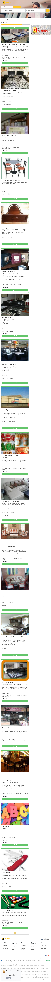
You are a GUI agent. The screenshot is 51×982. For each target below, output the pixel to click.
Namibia (41, 973)
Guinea (28, 970)
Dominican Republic (23, 968)
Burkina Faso (24, 965)
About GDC (4, 944)
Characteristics (24, 945)
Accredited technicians (16, 950)
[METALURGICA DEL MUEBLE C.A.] (15, 168)
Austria (29, 964)
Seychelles (42, 976)
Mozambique (34, 973)
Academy (32, 950)
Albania (2, 964)
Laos (27, 971)
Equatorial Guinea (40, 968)
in (9, 19)
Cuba (31, 967)
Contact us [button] (4, 950)
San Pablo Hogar (6, 317)
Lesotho (32, 971)
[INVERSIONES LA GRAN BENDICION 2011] (15, 213)
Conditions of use (25, 958)
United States (39, 979)
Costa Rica (25, 967)
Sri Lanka (28, 977)
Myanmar (38, 973)
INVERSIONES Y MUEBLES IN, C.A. (11, 501)
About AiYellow (24, 944)
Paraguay (29, 974)
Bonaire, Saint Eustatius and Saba (7, 965)
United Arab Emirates (27, 979)
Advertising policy (40, 958)
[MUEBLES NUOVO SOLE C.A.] (15, 78)
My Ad (33, 2)
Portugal (41, 974)
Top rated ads (11, 955)
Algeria (5, 964)
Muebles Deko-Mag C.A (8, 591)
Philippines (35, 974)
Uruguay (43, 979)
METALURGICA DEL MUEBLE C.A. (11, 180)
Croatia (28, 967)
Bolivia (43, 964)
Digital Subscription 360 (15, 947)
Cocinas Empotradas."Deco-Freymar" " (12, 637)
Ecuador (28, 968)
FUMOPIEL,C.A (6, 872)
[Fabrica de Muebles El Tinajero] (15, 351)
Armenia (20, 964)
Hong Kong (43, 970)
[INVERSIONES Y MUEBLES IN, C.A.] (15, 489)
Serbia (39, 976)
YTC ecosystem (43, 945)
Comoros (21, 967)
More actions (5, 60)
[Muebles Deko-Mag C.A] (15, 579)
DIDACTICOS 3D (6, 826)
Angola (11, 964)
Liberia (35, 971)
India (46, 970)
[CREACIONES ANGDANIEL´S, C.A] (15, 443)
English (45, 2)
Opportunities (43, 948)
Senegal (36, 976)
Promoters (33, 947)
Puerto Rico (46, 974)
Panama (26, 974)
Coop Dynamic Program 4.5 (33, 946)
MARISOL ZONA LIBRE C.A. (9, 135)
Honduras (39, 970)
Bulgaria (20, 965)
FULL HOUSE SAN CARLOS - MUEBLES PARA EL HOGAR (15, 44)
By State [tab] (10, 6)
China (15, 967)
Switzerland (41, 977)
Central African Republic (5, 967)
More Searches (46, 15)
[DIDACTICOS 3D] (15, 814)
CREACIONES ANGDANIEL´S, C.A (10, 455)
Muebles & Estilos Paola (8, 728)
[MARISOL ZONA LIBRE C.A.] (15, 123)
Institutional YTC (43, 944)
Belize (39, 964)
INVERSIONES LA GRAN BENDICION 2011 (13, 226)
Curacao (33, 967)
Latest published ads (19, 955)
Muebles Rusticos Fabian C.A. (10, 780)
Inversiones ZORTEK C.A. (8, 547)
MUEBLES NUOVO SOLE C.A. (9, 90)
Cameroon (36, 965)
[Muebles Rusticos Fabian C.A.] (15, 765)
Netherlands (46, 973)
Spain (26, 977)
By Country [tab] (17, 6)
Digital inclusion (14, 945)
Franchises (33, 949)
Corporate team (5, 948)
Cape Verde (43, 965)
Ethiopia (47, 968)
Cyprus (36, 967)
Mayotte (24, 973)
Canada (39, 965)
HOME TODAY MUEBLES (8, 682)
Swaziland (34, 977)
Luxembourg (45, 971)
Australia (26, 964)
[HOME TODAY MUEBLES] (15, 670)
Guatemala (25, 970)
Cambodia (31, 965)
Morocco (30, 973)
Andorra (8, 964)
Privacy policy (13, 958)
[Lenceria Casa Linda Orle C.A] (15, 259)
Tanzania (48, 977)
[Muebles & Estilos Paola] (15, 715)
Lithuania (40, 971)
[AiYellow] (6, 939)
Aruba (23, 964)
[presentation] (4, 7)
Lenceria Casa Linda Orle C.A (9, 271)
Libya (38, 971)
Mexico (27, 973)
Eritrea (44, 968)
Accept (8, 978)
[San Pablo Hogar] (15, 305)
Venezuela (47, 979)
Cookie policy (18, 958)
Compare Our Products (23, 948)
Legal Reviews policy (32, 958)
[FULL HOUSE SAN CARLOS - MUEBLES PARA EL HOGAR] (15, 36)
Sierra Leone (46, 976)
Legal (9, 958)
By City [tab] (4, 6)
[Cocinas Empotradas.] (15, 624)
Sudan (31, 977)
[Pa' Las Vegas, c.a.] (15, 397)
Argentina (17, 964)
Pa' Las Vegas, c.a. (7, 410)
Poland (39, 974)
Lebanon (29, 971)
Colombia (17, 967)
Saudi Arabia (32, 976)
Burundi (28, 965)
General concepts (44, 947)
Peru (32, 974)
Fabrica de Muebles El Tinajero (10, 364)
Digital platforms (15, 949)
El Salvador (34, 968)
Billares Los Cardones (7, 910)
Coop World (4, 945)
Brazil (17, 965)
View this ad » (15, 62)
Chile (12, 967)
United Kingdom (34, 979)
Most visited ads (5, 955)
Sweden (37, 977)
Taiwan (45, 977)
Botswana (14, 965)
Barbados (33, 964)
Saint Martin (28, 976)
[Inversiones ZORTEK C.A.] (15, 534)
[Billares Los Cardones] (15, 902)
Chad (10, 967)
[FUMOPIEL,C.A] (15, 860)
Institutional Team (5, 947)
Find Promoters (24, 949)
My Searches (38, 2)
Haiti (36, 970)
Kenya (25, 971)
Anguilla (14, 964)
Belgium (36, 964)
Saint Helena (23, 976)
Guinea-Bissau (32, 970)
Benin (41, 964)
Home (2, 19)
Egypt (31, 968)
